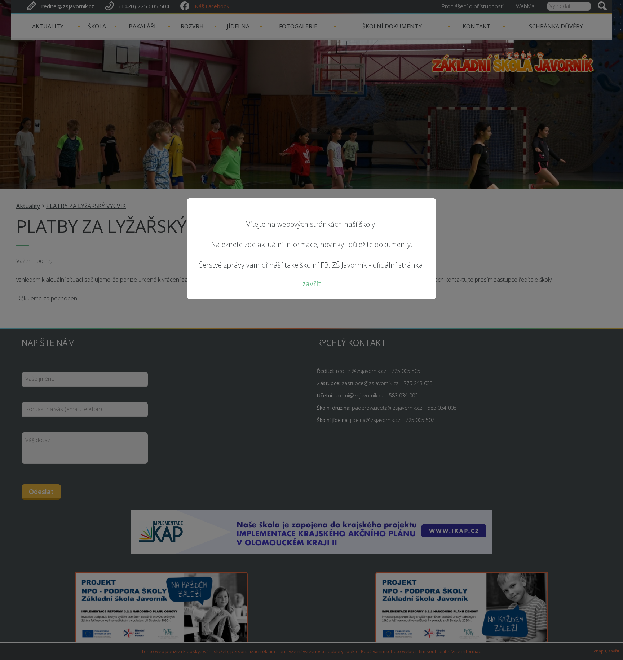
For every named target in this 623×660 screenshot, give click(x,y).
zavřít (311, 284)
